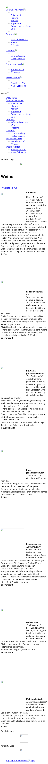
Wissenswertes (13, 77)
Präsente (15, 45)
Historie (14, 18)
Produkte (10, 34)
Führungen (16, 72)
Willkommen (11, 98)
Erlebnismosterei (14, 64)
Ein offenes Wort (18, 83)
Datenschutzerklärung (21, 26)
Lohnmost (10, 50)
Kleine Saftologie (18, 85)
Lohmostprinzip (18, 56)
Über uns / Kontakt (15, 9)
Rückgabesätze (18, 58)
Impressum (16, 23)
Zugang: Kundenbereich (17, 760)
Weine (14, 42)
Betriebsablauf (17, 69)
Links (13, 28)
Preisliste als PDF (9, 187)
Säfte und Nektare (19, 39)
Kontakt (14, 20)
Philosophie (16, 15)
